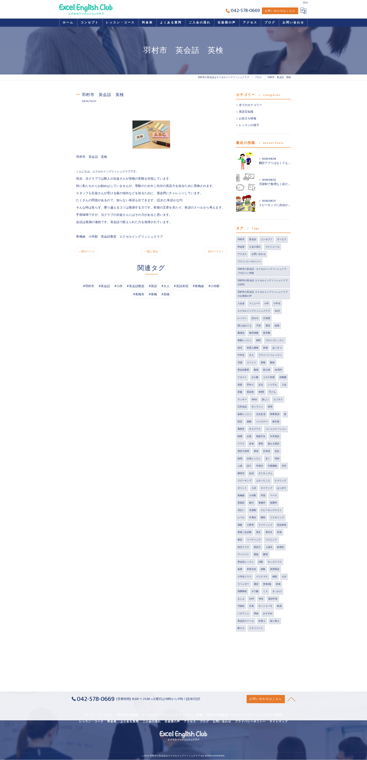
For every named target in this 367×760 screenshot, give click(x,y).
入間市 (250, 525)
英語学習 (273, 599)
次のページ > (215, 251)
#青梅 (153, 294)
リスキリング (277, 517)
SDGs (254, 399)
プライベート (256, 628)
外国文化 (251, 569)
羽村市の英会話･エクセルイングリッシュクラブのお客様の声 (263, 294)
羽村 (277, 458)
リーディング (254, 540)
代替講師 (272, 466)
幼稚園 (283, 377)
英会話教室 (243, 370)
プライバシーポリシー (249, 261)
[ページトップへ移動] (291, 699)
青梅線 (241, 495)
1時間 (261, 392)
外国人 (262, 621)
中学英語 (274, 436)
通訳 (256, 584)
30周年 (278, 370)
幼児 (240, 348)
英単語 (241, 503)
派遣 (240, 385)
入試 (254, 488)
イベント (251, 362)
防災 (240, 422)
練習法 (241, 473)
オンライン (257, 407)
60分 (277, 311)
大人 (251, 355)
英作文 (269, 532)
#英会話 (104, 286)
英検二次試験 (245, 532)
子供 (258, 325)
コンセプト (266, 239)
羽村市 (241, 239)
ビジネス (278, 399)
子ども (272, 392)
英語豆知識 (246, 112)
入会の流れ (255, 247)
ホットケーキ (265, 606)
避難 (249, 422)
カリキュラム (265, 473)
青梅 (263, 362)
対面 (279, 532)
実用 (270, 407)
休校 (278, 584)
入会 (284, 385)
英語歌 (250, 392)
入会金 (241, 303)
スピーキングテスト (271, 510)
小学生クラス (245, 576)
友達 (251, 444)
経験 (263, 569)
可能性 (241, 606)
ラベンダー (243, 584)
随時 (263, 517)
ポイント (242, 488)
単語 (240, 540)
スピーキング (245, 480)
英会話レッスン (246, 562)
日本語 (266, 451)
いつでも (272, 385)
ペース (273, 495)
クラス (241, 444)
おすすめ (267, 613)
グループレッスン (275, 340)
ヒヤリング (280, 480)
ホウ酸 (255, 591)
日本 (284, 466)
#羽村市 (88, 286)
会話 (251, 473)
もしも (241, 599)
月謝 (240, 362)
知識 (277, 325)
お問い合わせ (259, 254)
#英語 (153, 286)
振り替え (274, 621)
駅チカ (241, 628)
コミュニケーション (276, 429)
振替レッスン (245, 414)
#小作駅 (214, 286)
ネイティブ (266, 488)
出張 (249, 436)
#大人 (165, 286)
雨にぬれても (245, 325)
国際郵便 (242, 591)
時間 (240, 436)
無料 (258, 340)
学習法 (259, 466)
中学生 (241, 355)
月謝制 (252, 510)
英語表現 (281, 525)
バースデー (262, 422)
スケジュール (272, 247)
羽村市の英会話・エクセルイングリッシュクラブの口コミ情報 (262, 271)
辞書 (240, 392)
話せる (255, 318)
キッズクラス (275, 562)
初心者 (266, 370)
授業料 (273, 503)
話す (249, 466)
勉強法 (241, 333)
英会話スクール (246, 621)
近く (268, 458)
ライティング (265, 525)
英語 (268, 325)
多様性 (280, 547)
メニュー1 (254, 303)
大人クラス (255, 429)
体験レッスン (245, 340)
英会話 (252, 239)
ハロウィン (243, 613)
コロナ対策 (269, 377)
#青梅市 (139, 294)
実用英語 (274, 569)
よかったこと (263, 480)
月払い (241, 510)
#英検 (165, 294)
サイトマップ (279, 721)
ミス (265, 591)
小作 (266, 303)
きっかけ (277, 591)
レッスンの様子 (249, 125)
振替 (240, 569)
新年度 (275, 422)
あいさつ (277, 348)
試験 (260, 562)
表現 (260, 444)
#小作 (118, 286)
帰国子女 (261, 436)
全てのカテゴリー (250, 105)
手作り (250, 385)
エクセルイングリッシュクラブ (254, 311)
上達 (240, 466)
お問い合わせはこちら (280, 11)
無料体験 (253, 333)
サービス (281, 239)
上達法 (269, 547)
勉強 (256, 370)
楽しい (265, 399)
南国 (274, 576)
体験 (240, 525)
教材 (272, 362)
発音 (261, 599)
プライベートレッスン (270, 355)
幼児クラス (243, 547)
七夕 (284, 576)
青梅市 (262, 503)
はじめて (281, 488)
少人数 (255, 377)
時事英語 (274, 414)
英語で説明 (243, 451)
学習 (263, 495)
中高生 (252, 517)
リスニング (271, 540)
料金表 (241, 247)
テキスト (242, 377)
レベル (241, 517)
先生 (277, 451)
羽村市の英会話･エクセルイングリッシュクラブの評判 (263, 283)
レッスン (242, 318)
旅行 (251, 503)
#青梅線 (198, 286)
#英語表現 (181, 286)
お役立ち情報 (247, 118)
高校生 (241, 429)
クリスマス (262, 576)
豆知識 (266, 318)
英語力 (257, 547)
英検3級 (267, 584)
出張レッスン (254, 458)
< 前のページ (87, 251)
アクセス (242, 254)
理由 (256, 613)
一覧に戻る (151, 251)
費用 (265, 554)
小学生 (276, 303)
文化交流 (261, 414)
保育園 (266, 333)
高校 (256, 554)
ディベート (243, 554)
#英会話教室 (135, 286)
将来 (256, 451)
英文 (258, 532)
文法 (260, 385)
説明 (240, 458)
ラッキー (242, 399)
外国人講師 (252, 348)
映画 (279, 606)
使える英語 (273, 444)
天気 (251, 606)
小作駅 (252, 495)
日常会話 (242, 407)
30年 (251, 599)
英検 (265, 348)
